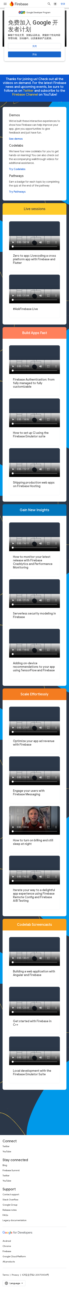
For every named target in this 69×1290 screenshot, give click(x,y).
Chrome (7, 1246)
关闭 (34, 46)
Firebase (7, 1251)
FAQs (5, 1215)
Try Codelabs (17, 169)
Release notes (10, 1209)
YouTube (7, 1151)
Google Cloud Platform (14, 1256)
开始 (34, 54)
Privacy (15, 1275)
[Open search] (49, 4)
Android (7, 1240)
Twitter (6, 1146)
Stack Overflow (10, 1199)
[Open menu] (5, 4)
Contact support (11, 1194)
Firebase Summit (11, 1170)
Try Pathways (17, 191)
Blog (5, 1165)
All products (9, 1261)
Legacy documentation (14, 1220)
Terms (6, 1275)
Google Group (10, 1204)
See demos (16, 138)
